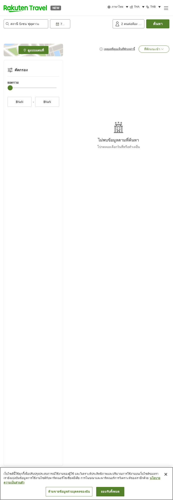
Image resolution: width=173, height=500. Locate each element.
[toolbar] (80, 23)
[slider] (10, 87)
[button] (25, 8)
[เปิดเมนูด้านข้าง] (165, 7)
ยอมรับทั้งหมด (110, 491)
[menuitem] (118, 7)
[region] (86, 483)
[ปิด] (166, 474)
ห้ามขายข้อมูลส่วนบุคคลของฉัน (69, 491)
